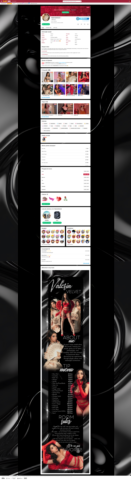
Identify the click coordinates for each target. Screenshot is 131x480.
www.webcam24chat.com (14, 476)
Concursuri (26, 3)
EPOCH (24, 476)
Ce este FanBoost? (86, 20)
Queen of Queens (62, 62)
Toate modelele (3, 3)
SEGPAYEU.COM (28, 476)
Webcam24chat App (34, 3)
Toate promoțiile (20, 3)
